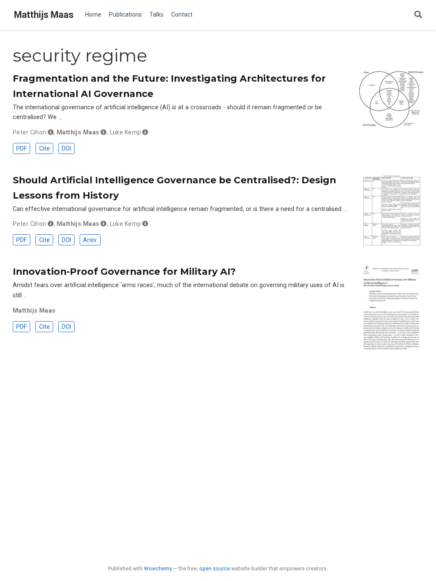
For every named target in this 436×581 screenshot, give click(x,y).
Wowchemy (158, 569)
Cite (44, 148)
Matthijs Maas (44, 14)
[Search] (418, 15)
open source (214, 569)
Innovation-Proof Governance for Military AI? (124, 271)
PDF (21, 148)
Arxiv (90, 239)
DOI (66, 148)
